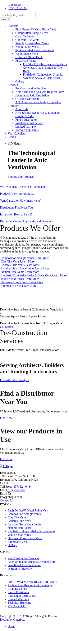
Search (12, 137)
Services (13, 85)
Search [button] (5, 19)
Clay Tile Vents (24, 36)
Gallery (19, 81)
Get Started (7, 326)
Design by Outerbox (12, 619)
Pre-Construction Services (31, 88)
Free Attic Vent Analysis (14, 380)
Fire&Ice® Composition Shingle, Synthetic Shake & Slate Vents (43, 76)
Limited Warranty (26, 126)
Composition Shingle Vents (31, 32)
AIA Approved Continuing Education (38, 102)
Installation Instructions (29, 123)
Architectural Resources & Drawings (37, 112)
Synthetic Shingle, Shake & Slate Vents (31, 531)
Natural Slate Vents (27, 46)
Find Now (6, 418)
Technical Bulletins (27, 130)
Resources (14, 105)
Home (11, 626)
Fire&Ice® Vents (25, 60)
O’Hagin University (27, 98)
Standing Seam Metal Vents (32, 43)
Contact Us (14, 4)
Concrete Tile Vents (27, 39)
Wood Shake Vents (26, 53)
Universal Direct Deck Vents (25, 538)
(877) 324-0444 (17, 8)
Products (13, 26)
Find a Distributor (26, 119)
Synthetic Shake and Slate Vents (34, 50)
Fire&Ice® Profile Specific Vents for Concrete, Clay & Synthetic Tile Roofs (45, 67)
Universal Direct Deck (29, 57)
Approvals (21, 109)
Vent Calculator (17, 133)
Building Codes (24, 116)
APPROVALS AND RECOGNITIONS (32, 581)
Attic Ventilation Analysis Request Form (39, 91)
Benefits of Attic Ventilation (32, 95)
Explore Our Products (21, 176)
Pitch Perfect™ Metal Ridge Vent (35, 29)
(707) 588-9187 (15, 490)
